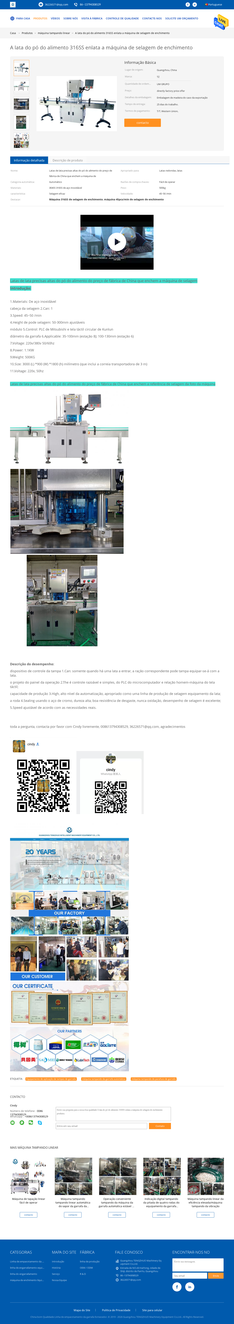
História (56, 1267)
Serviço (56, 1274)
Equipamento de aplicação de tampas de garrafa (51, 1078)
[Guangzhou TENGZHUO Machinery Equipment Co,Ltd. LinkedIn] (195, 4)
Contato (160, 1126)
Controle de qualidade (122, 18)
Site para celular (152, 1310)
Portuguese (215, 4)
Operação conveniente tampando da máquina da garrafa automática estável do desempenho (117, 1204)
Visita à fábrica (91, 18)
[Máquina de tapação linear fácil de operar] (29, 1176)
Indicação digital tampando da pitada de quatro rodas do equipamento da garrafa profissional (161, 1204)
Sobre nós (70, 18)
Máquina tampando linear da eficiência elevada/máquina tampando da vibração (206, 1202)
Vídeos (55, 18)
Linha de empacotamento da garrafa (30, 1261)
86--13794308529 (90, 4)
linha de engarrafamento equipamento (31, 1267)
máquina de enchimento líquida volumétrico (34, 1280)
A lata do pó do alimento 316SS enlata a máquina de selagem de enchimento (122, 33)
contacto (143, 123)
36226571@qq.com (56, 4)
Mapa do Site (82, 1310)
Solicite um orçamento (181, 18)
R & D (83, 1274)
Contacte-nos (152, 18)
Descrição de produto (68, 160)
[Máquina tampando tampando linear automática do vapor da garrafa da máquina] (73, 1176)
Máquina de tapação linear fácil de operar (28, 1200)
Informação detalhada (29, 160)
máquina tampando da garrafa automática (103, 1078)
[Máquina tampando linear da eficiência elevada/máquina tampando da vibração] (206, 1176)
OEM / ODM (86, 1267)
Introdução (58, 1261)
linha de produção (90, 1261)
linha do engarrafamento (23, 1274)
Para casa (23, 18)
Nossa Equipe (59, 1280)
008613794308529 (37, 1116)
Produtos (40, 18)
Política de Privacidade (116, 1310)
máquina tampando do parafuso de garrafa (154, 1078)
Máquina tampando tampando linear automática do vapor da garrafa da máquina (72, 1204)
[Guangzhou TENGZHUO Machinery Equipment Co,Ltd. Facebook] (188, 4)
